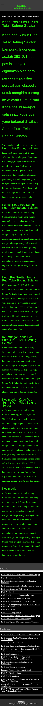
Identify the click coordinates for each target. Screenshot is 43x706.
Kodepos (21, 5)
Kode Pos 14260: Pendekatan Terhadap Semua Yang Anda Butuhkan (20, 680)
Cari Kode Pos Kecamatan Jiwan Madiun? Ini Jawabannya (19, 685)
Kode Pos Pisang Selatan (11, 612)
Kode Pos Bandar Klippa (11, 673)
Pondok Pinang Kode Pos (11, 578)
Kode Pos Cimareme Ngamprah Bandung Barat (20, 646)
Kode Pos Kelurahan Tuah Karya (14, 589)
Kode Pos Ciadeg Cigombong (13, 667)
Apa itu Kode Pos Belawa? (12, 643)
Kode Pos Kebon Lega (10, 676)
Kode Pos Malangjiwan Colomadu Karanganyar (20, 615)
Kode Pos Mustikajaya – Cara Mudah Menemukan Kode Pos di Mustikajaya (16, 658)
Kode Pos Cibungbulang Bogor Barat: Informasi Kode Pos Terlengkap (20, 605)
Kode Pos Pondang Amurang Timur (15, 598)
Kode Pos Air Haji (8, 609)
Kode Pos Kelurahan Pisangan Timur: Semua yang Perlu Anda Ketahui (19, 690)
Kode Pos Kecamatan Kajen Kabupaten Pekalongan (17, 663)
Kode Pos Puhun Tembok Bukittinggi (16, 619)
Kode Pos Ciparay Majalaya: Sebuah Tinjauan (19, 622)
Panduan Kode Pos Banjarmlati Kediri (16, 670)
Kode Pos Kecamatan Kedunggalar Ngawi (18, 595)
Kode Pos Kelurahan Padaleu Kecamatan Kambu (21, 586)
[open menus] (2, 5)
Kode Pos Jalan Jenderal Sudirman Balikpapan (20, 601)
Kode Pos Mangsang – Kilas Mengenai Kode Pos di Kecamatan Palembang (21, 650)
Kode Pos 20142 (7, 592)
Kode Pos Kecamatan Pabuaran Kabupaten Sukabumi (18, 582)
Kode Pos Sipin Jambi (10, 654)
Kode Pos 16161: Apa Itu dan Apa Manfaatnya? (20, 575)
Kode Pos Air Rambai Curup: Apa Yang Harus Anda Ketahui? (19, 639)
